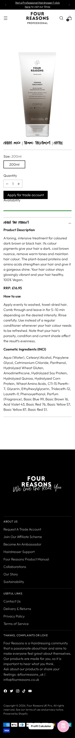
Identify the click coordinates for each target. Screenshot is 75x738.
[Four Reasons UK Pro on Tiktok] (24, 691)
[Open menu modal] (5, 18)
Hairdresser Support (19, 552)
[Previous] (6, 5)
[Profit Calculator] (63, 726)
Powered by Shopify (15, 713)
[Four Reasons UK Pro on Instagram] (18, 691)
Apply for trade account (25, 195)
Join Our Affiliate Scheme (22, 537)
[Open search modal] (61, 18)
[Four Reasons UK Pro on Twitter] (12, 691)
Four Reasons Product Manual (26, 559)
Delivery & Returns (17, 609)
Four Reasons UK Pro (39, 705)
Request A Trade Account (22, 529)
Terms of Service (16, 623)
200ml (14, 164)
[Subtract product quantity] (18, 184)
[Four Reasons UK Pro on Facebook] (5, 691)
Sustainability (13, 581)
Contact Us (12, 601)
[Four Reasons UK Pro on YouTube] (30, 691)
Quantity (10, 175)
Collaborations (14, 566)
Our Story (10, 574)
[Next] (69, 5)
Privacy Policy (14, 616)
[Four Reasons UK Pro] (37, 18)
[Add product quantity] (7, 184)
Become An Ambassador (22, 544)
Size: (12, 156)
